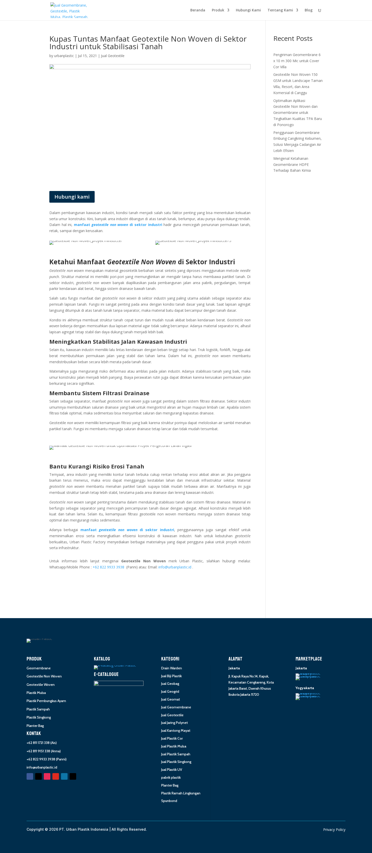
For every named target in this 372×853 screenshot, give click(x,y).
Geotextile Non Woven (44, 676)
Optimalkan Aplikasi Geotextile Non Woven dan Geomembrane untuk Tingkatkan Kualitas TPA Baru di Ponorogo (297, 112)
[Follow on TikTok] (73, 776)
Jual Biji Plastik (171, 676)
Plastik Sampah (38, 709)
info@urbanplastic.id (174, 567)
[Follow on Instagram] (47, 776)
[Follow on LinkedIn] (64, 776)
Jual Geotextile (113, 55)
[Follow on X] (38, 776)
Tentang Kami (280, 10)
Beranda (197, 10)
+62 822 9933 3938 (108, 567)
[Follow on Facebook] (30, 776)
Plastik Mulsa (36, 692)
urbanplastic (64, 55)
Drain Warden (171, 668)
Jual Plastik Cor (172, 738)
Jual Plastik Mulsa (173, 746)
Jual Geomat (170, 699)
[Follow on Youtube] (55, 776)
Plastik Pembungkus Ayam (46, 701)
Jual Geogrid (170, 691)
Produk (218, 10)
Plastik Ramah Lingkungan (180, 793)
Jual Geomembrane (176, 707)
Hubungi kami (72, 196)
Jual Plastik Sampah (175, 754)
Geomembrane (39, 668)
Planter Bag (35, 725)
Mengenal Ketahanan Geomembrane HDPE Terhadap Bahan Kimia (292, 164)
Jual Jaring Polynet (174, 722)
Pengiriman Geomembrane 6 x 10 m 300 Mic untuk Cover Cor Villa (297, 60)
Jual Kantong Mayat (175, 730)
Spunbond (169, 800)
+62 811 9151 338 (38, 751)
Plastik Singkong (39, 717)
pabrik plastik (171, 777)
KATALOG (102, 659)
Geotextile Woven (41, 684)
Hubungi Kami (248, 10)
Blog (309, 10)
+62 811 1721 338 (38, 742)
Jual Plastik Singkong (176, 761)
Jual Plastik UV (171, 769)
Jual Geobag (170, 683)
